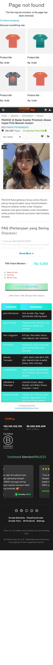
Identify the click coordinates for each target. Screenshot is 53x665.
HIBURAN (14, 116)
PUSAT (4, 116)
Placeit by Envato (35, 518)
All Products (29, 521)
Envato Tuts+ (15, 521)
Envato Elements (17, 518)
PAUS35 (40, 116)
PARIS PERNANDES (18, 127)
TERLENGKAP (27, 116)
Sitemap (41, 521)
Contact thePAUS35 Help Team (27, 408)
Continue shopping (9, 20)
